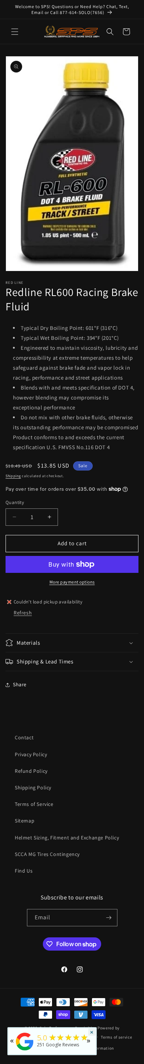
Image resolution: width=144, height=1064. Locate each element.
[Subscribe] (109, 917)
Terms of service (116, 1037)
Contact (24, 737)
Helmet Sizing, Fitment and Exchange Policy (67, 837)
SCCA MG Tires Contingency (47, 854)
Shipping (13, 475)
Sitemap (24, 820)
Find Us (23, 870)
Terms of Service (34, 804)
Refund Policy (31, 771)
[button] (15, 32)
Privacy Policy (31, 754)
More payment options (72, 582)
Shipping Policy (33, 787)
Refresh (23, 612)
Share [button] (20, 684)
